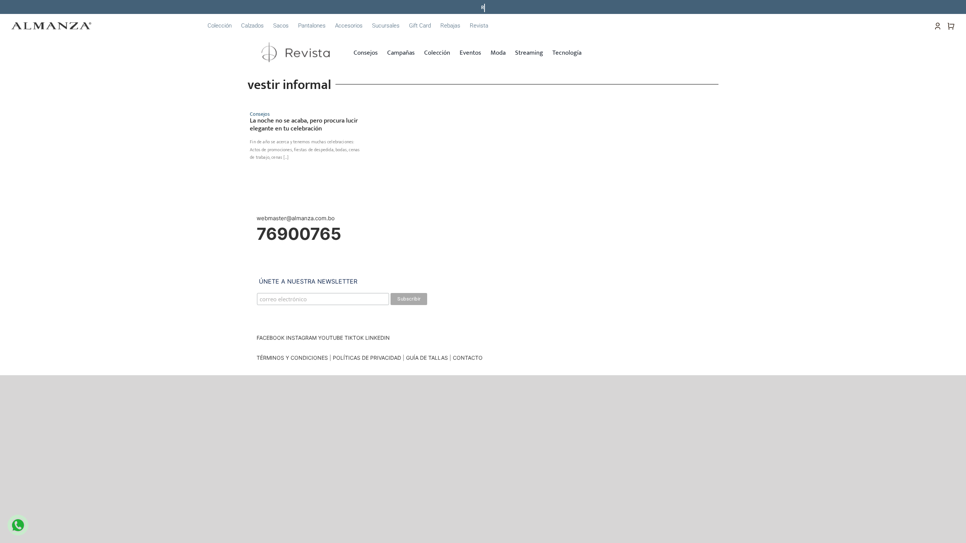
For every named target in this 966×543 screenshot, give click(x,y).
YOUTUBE (330, 337)
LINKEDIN (377, 337)
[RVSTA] (297, 40)
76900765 (299, 234)
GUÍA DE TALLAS (427, 357)
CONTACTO (468, 357)
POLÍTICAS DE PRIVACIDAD (367, 357)
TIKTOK (354, 337)
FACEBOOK (271, 337)
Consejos (260, 114)
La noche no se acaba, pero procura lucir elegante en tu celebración (304, 124)
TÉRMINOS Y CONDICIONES (292, 357)
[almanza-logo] (51, 25)
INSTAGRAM (301, 337)
